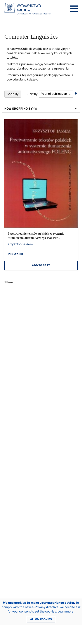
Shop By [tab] (13, 94)
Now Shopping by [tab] (18, 109)
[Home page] (27, 9)
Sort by (33, 94)
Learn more (65, 611)
